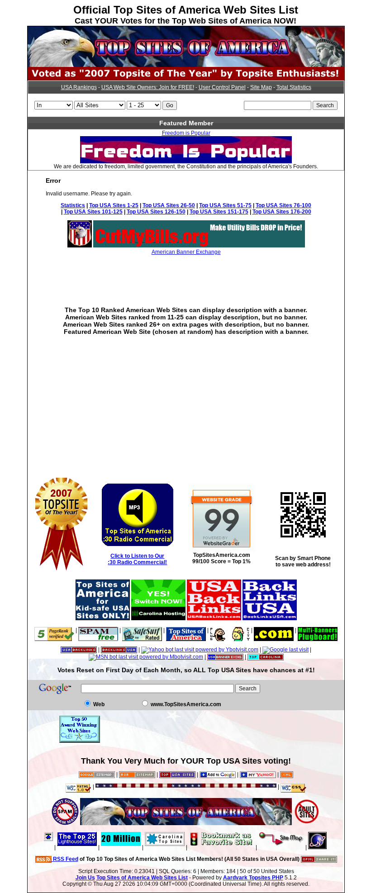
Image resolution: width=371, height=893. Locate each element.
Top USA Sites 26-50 (169, 205)
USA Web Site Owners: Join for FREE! (147, 87)
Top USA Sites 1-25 (113, 205)
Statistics (73, 205)
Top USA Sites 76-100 (283, 205)
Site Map (261, 87)
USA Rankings (79, 87)
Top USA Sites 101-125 (93, 212)
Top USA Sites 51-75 (225, 205)
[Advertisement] (186, 274)
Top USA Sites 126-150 (156, 212)
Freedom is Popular (186, 133)
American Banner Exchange (186, 252)
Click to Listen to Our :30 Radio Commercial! (137, 559)
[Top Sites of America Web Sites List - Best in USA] (186, 65)
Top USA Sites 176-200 (281, 212)
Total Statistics (293, 87)
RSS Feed (65, 859)
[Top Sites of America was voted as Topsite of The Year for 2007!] (186, 79)
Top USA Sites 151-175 (219, 212)
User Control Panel (222, 87)
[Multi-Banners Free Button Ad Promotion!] (318, 630)
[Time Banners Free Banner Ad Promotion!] (274, 630)
